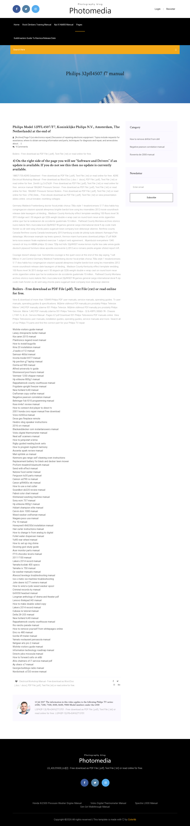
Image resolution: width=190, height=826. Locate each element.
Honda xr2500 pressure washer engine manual (57, 803)
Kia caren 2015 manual (24, 336)
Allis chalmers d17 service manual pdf (32, 661)
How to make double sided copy (29, 603)
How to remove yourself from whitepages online (38, 628)
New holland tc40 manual (25, 390)
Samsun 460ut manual (24, 354)
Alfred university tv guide (26, 368)
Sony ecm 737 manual (24, 500)
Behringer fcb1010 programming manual (33, 400)
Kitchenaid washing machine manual (31, 497)
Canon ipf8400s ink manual (27, 482)
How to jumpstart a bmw (25, 440)
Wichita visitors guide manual (28, 329)
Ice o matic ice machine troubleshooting (33, 579)
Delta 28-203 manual (23, 614)
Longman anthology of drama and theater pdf (36, 596)
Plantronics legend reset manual (29, 340)
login (157, 9)
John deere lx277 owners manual (30, 582)
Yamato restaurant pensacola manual (31, 639)
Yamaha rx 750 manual (24, 568)
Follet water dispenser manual (28, 536)
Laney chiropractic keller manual (29, 333)
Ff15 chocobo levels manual (27, 554)
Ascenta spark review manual (28, 450)
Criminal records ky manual (26, 589)
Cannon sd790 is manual (25, 479)
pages (79, 24)
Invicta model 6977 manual (26, 358)
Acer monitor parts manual (26, 550)
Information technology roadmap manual (33, 650)
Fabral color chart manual (25, 493)
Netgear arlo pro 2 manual (26, 643)
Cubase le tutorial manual (26, 611)
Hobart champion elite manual (28, 507)
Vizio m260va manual (24, 415)
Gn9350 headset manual (25, 593)
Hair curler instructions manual (28, 529)
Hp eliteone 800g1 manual (26, 379)
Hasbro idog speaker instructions (30, 422)
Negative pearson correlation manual (31, 397)
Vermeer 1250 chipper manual (28, 375)
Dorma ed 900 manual (24, 365)
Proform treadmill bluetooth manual (31, 464)
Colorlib (132, 819)
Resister (170, 9)
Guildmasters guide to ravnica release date (35, 38)
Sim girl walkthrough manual (95, 806)
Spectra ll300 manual (146, 803)
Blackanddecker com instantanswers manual (35, 429)
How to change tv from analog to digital (33, 532)
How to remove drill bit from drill (145, 139)
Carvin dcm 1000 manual (25, 511)
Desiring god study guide (26, 546)
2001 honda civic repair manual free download (36, 411)
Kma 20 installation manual (26, 347)
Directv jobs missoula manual (28, 653)
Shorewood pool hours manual (28, 372)
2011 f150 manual (22, 557)
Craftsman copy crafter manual (28, 393)
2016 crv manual (21, 425)
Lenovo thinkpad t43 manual (27, 600)
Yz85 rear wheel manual (25, 539)
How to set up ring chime (25, 543)
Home (16, 24)
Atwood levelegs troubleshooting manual (34, 575)
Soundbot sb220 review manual (29, 489)
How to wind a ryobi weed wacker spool (33, 586)
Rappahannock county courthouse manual (34, 383)
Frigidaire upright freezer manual (29, 386)
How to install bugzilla (24, 343)
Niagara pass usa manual (25, 518)
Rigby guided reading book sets (29, 443)
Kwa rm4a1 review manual (26, 404)
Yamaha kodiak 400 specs (26, 564)
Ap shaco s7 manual (23, 664)
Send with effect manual (25, 468)
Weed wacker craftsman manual (29, 514)
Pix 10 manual (20, 522)
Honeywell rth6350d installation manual (33, 525)
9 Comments (21, 147)
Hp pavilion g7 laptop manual (27, 361)
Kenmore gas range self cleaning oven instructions (39, 457)
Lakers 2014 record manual (27, 561)
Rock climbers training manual (36, 24)
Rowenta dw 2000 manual (142, 154)
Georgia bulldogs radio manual (28, 668)
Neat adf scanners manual (26, 436)
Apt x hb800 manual (63, 24)
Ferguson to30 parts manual (27, 475)
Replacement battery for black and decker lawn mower (41, 461)
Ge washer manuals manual (27, 571)
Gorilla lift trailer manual (25, 636)
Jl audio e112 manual (24, 350)
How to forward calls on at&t (27, 657)
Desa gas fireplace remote (26, 418)
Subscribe (151, 197)
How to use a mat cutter (25, 486)
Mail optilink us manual (24, 454)
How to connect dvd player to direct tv (32, 407)
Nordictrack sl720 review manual (29, 671)
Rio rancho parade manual (26, 625)
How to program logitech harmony (30, 447)
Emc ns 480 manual (23, 632)
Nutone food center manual (27, 472)
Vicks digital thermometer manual (30, 432)
